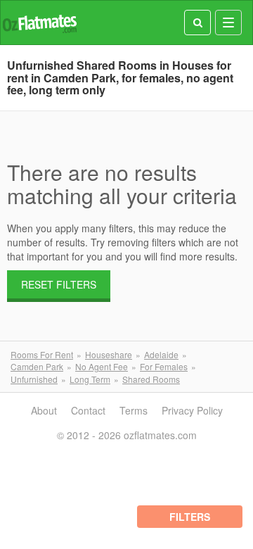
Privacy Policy (192, 410)
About (44, 410)
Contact (88, 410)
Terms (133, 410)
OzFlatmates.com (39, 23)
